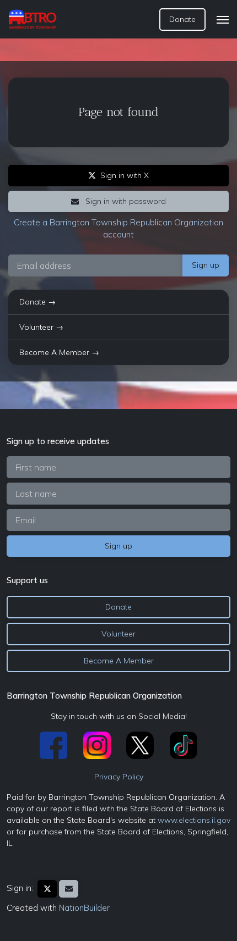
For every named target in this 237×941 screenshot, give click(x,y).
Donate (182, 19)
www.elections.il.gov (194, 820)
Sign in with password (124, 201)
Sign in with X (124, 175)
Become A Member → (59, 352)
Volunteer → (41, 327)
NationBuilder (84, 908)
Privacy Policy (118, 777)
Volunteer (118, 634)
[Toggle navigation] (222, 19)
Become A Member (119, 661)
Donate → (37, 302)
